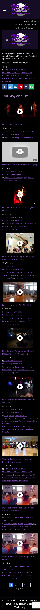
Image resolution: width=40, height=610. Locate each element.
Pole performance (26, 138)
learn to (15, 78)
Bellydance (8, 524)
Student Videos (26, 73)
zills (33, 529)
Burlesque (8, 75)
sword (18, 529)
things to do (6, 81)
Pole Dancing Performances (12, 134)
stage (4, 278)
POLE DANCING (29, 131)
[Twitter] (10, 86)
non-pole (22, 478)
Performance (23, 78)
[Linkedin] (15, 86)
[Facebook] (4, 86)
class (14, 75)
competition (8, 178)
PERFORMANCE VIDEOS (11, 73)
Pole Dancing (14, 138)
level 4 (11, 181)
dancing (20, 178)
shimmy (5, 529)
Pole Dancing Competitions (12, 174)
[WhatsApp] (31, 86)
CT (34, 75)
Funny (6, 138)
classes (19, 75)
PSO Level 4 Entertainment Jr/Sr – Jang (19, 164)
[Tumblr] (26, 86)
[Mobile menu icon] (4, 9)
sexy (32, 370)
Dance (4, 78)
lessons (5, 181)
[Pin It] (20, 86)
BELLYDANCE (9, 517)
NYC (15, 426)
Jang (25, 178)
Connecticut (27, 75)
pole (15, 181)
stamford (32, 78)
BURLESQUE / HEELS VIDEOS (15, 70)
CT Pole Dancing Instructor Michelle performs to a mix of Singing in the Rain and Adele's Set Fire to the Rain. (20, 420)
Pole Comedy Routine (12, 124)
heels (10, 78)
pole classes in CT (23, 226)
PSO (19, 181)
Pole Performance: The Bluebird (16, 305)
